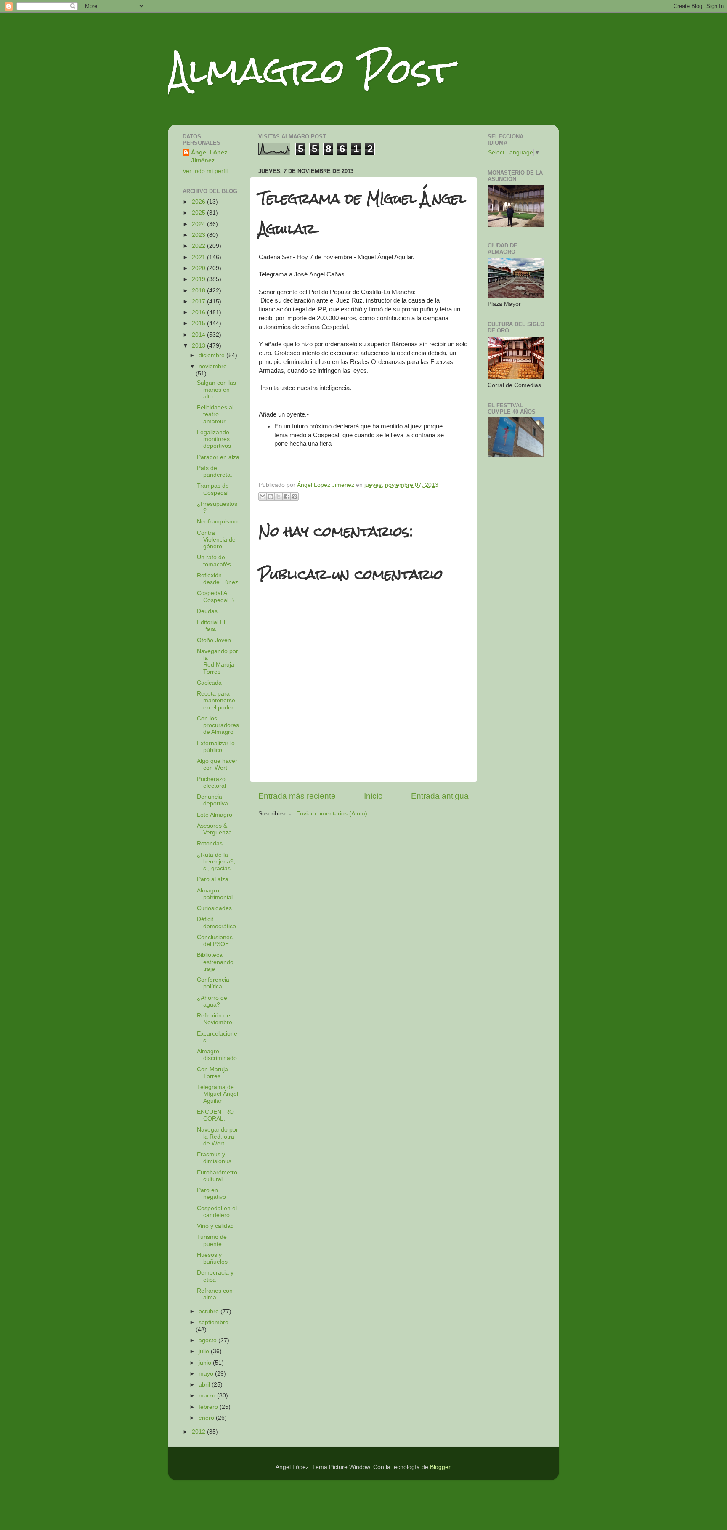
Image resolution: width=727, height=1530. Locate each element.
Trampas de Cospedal (213, 489)
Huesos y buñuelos (212, 1258)
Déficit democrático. (217, 922)
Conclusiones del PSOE (215, 940)
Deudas (207, 611)
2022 (199, 246)
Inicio (373, 796)
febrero (209, 1407)
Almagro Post (310, 70)
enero (207, 1418)
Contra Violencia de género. (216, 540)
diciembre (212, 355)
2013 (199, 346)
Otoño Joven (214, 640)
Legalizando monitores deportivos (214, 439)
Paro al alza (212, 879)
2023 (199, 235)
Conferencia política (213, 983)
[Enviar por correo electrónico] (262, 496)
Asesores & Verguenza (214, 829)
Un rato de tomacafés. (215, 560)
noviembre (213, 366)
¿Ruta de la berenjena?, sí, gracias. (216, 861)
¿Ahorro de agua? (212, 1001)
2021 (199, 257)
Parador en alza (218, 457)
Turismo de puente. (212, 1240)
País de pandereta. (214, 471)
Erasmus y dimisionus (214, 1157)
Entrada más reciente (297, 796)
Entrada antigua (440, 796)
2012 (199, 1432)
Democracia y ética (215, 1276)
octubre (209, 1311)
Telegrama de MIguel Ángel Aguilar (217, 1094)
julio (205, 1351)
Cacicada (209, 683)
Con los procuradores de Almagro (218, 725)
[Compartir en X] (278, 496)
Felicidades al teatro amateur (215, 414)
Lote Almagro (214, 815)
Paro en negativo (211, 1193)
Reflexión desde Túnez (217, 578)
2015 (199, 323)
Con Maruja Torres (212, 1072)
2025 (199, 213)
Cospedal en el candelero (217, 1211)
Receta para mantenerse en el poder (216, 700)
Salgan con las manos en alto (216, 389)
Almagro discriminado (217, 1054)
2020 (199, 268)
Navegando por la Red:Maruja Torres (217, 661)
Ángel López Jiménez (209, 156)
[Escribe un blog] (270, 496)
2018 (199, 290)
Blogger (440, 1467)
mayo (207, 1374)
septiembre (213, 1322)
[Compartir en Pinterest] (294, 496)
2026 (199, 202)
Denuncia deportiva (212, 800)
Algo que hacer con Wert (217, 764)
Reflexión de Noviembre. (215, 1018)
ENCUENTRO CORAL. (215, 1115)
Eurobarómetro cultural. (217, 1175)
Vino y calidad (215, 1226)
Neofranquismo (217, 521)
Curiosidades (214, 908)
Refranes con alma (215, 1294)
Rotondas (210, 843)
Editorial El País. (211, 625)
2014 (199, 335)
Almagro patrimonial (215, 893)
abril (205, 1384)
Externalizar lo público (216, 746)
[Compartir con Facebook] (286, 496)
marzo (208, 1395)
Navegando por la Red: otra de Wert (217, 1136)
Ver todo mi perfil (205, 171)
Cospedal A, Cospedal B (215, 596)
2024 (199, 224)
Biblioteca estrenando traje (215, 962)
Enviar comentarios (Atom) (331, 813)
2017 (199, 301)
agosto (208, 1340)
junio (206, 1363)
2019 (199, 279)
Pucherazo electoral (211, 782)
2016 (199, 312)
